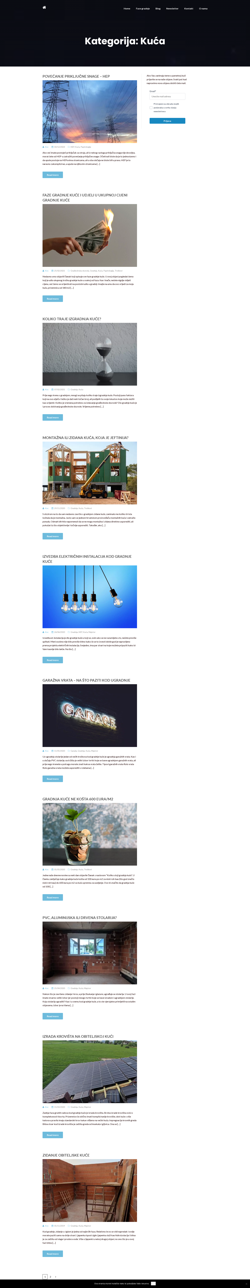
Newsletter (172, 8)
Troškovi (118, 270)
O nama (203, 8)
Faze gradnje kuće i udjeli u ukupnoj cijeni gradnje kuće (85, 197)
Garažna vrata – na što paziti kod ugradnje (86, 680)
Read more (53, 174)
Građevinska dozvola (80, 270)
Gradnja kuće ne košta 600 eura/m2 (78, 799)
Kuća (77, 147)
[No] (246, 1283)
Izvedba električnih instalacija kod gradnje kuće (87, 559)
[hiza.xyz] (44, 7)
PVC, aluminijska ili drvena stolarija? (80, 917)
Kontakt (188, 8)
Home (127, 8)
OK (153, 1283)
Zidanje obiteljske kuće (66, 1155)
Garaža (74, 751)
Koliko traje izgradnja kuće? (72, 319)
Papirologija (86, 147)
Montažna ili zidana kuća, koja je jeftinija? (85, 437)
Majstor (92, 632)
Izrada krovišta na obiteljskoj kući (78, 1036)
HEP (72, 147)
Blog (158, 8)
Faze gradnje (143, 8)
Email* (153, 91)
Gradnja (93, 270)
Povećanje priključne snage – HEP (76, 76)
